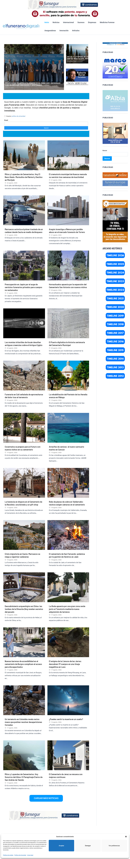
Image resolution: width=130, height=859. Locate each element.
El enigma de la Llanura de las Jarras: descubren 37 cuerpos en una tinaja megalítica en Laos (65, 664)
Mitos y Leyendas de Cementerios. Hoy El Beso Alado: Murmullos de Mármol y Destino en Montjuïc (23, 177)
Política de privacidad (20, 855)
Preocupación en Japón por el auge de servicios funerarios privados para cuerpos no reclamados (23, 287)
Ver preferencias (114, 846)
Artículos (75, 30)
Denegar (88, 846)
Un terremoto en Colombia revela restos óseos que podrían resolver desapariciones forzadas (23, 722)
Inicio (46, 22)
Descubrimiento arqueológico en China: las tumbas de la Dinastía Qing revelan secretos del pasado (24, 609)
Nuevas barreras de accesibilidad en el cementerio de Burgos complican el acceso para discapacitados (23, 664)
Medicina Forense (107, 22)
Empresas (92, 22)
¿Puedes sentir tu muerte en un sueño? (66, 719)
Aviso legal (30, 855)
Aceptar (61, 846)
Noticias (56, 22)
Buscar (105, 150)
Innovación (64, 30)
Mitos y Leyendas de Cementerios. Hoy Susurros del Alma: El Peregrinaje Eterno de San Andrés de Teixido (23, 777)
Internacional (68, 22)
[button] (126, 837)
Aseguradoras (50, 30)
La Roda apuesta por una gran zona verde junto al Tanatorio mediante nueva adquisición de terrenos (67, 609)
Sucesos (80, 22)
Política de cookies (8, 855)
